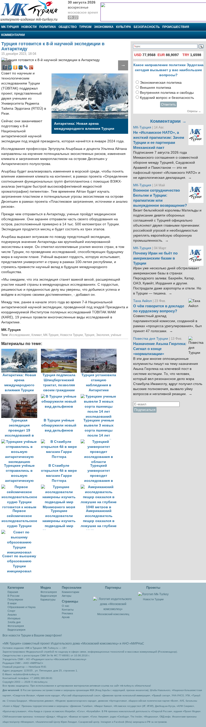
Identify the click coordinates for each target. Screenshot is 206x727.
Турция (89, 335)
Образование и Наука (21, 607)
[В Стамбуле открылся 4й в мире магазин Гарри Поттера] (61, 442)
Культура (123, 27)
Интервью (14, 618)
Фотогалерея (16, 625)
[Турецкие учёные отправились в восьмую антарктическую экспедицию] (21, 442)
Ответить (168, 104)
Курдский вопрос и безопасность (167, 98)
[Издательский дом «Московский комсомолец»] (113, 601)
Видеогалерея (16, 629)
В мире (12, 603)
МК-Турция (10, 27)
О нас (65, 605)
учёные (116, 335)
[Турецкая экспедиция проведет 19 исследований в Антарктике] (21, 396)
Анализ (12, 614)
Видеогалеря (48, 595)
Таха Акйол (142, 301)
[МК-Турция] (31, 10)
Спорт (11, 610)
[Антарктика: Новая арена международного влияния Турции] (21, 351)
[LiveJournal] (26, 67)
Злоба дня (14, 622)
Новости (29, 27)
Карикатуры (48, 599)
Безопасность (147, 27)
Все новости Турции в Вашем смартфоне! (32, 635)
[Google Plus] (31, 67)
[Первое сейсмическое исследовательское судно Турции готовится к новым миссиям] (21, 487)
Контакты (68, 609)
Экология (102, 335)
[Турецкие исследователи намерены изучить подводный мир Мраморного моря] (61, 487)
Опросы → (194, 111)
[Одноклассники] (15, 67)
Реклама (67, 613)
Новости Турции (71, 335)
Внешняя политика (155, 88)
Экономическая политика (161, 82)
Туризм (85, 27)
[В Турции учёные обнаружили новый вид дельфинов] (61, 396)
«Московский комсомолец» (100, 643)
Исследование (19, 335)
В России (13, 595)
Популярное (15, 599)
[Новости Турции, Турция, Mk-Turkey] (153, 594)
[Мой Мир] (20, 67)
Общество (68, 27)
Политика (47, 27)
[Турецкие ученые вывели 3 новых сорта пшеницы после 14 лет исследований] (100, 396)
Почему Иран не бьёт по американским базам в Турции (155, 258)
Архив (66, 617)
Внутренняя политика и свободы (167, 93)
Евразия (13, 591)
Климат (36, 335)
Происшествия (175, 27)
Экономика (104, 27)
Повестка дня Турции (151, 338)
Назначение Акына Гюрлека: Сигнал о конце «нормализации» (159, 349)
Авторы (66, 595)
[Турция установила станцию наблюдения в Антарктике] (100, 351)
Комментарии (13, 35)
